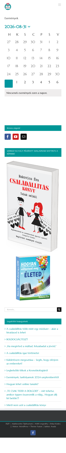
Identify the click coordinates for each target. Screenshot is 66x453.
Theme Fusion (36, 426)
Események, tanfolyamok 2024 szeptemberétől (32, 377)
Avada (53, 426)
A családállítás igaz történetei (22, 353)
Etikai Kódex (55, 424)
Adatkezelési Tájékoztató (22, 424)
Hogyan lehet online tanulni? (22, 384)
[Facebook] (8, 137)
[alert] (33, 93)
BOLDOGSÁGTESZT (17, 339)
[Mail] (24, 137)
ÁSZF (8, 424)
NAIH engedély (41, 424)
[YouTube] (16, 137)
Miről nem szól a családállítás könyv (26, 405)
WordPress (23, 426)
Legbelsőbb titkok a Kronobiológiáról (27, 370)
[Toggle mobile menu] (59, 4)
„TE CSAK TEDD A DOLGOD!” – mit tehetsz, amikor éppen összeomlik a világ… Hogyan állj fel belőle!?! (31, 394)
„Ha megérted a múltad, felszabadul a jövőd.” (31, 346)
